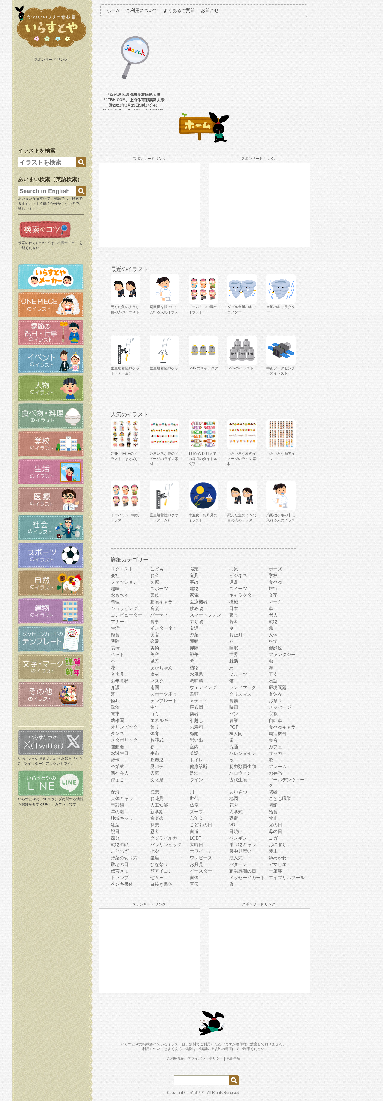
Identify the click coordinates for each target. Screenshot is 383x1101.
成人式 (236, 857)
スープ (196, 811)
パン (233, 713)
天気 (154, 773)
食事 (154, 621)
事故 (194, 581)
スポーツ (159, 588)
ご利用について (141, 10)
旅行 (273, 588)
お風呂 (196, 674)
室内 (194, 746)
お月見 (196, 864)
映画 (233, 707)
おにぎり (278, 844)
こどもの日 (201, 824)
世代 (194, 798)
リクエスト (122, 568)
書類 (194, 693)
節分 (115, 837)
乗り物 (196, 621)
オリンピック (124, 726)
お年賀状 (120, 680)
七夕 (154, 851)
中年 (154, 707)
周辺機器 (278, 733)
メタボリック (124, 740)
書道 (194, 831)
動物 (273, 621)
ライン (196, 779)
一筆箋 (275, 870)
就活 (233, 661)
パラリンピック (166, 844)
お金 (154, 575)
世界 (233, 654)
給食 (273, 811)
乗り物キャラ (242, 844)
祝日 (115, 831)
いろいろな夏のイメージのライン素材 (164, 459)
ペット (117, 654)
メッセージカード (247, 877)
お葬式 (157, 740)
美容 (154, 654)
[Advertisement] (51, 101)
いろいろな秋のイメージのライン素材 (241, 459)
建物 (194, 588)
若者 (233, 621)
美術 (154, 647)
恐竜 (233, 818)
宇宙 (154, 753)
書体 (194, 877)
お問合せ (210, 10)
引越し (196, 720)
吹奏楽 (157, 759)
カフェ (275, 746)
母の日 (275, 831)
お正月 (236, 634)
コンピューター (126, 614)
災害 (154, 634)
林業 (154, 824)
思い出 (196, 740)
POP (234, 726)
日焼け (236, 831)
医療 (154, 581)
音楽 (154, 608)
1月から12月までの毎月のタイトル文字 (203, 459)
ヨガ (273, 837)
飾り (154, 726)
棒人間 (236, 733)
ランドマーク (242, 687)
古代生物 (238, 779)
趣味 (115, 588)
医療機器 (199, 601)
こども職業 (280, 798)
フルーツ (238, 674)
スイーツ (238, 588)
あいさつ (238, 791)
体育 (154, 733)
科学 (273, 641)
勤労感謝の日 (242, 870)
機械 (233, 601)
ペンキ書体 (122, 884)
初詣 (273, 805)
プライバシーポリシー (205, 1058)
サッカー (278, 753)
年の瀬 (117, 811)
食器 (233, 700)
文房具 (117, 674)
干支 (273, 674)
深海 (115, 791)
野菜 (194, 634)
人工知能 (159, 805)
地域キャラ (122, 818)
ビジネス (238, 575)
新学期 (157, 811)
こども (157, 568)
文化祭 (157, 779)
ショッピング (124, 608)
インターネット (166, 628)
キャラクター (242, 595)
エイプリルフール (287, 877)
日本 (233, 608)
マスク (157, 680)
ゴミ (154, 713)
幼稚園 (117, 720)
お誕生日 (120, 753)
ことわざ (120, 851)
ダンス (117, 733)
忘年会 (196, 818)
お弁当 (275, 773)
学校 (273, 575)
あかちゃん (161, 667)
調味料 (196, 680)
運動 (194, 641)
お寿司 (196, 726)
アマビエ (278, 864)
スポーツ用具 (163, 693)
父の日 (275, 824)
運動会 (117, 746)
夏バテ (157, 766)
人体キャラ (122, 798)
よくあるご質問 (179, 10)
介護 (115, 687)
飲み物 (196, 608)
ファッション (124, 581)
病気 (233, 568)
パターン (238, 864)
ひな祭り (159, 864)
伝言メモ (120, 870)
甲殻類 (117, 805)
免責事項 (233, 1058)
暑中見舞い (240, 851)
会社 (115, 575)
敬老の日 (120, 864)
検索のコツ (66, 243)
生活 (115, 628)
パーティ (159, 614)
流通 (233, 746)
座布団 (196, 707)
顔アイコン (161, 870)
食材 (154, 674)
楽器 (194, 713)
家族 (154, 595)
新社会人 (120, 773)
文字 (273, 595)
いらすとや (196, 1093)
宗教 (273, 713)
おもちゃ (120, 595)
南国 (154, 687)
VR (232, 824)
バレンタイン (242, 753)
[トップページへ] (51, 48)
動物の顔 (120, 844)
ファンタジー (282, 654)
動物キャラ (161, 601)
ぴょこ (117, 779)
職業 (194, 568)
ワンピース (201, 857)
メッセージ (280, 707)
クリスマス (240, 693)
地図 (233, 798)
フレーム (278, 766)
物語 (273, 680)
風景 (154, 661)
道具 (194, 575)
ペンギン (238, 837)
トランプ (120, 877)
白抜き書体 (161, 884)
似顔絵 (275, 647)
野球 (115, 759)
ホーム (113, 10)
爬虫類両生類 (242, 766)
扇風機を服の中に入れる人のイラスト (280, 520)
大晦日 (196, 844)
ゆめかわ (278, 857)
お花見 (157, 798)
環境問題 (278, 687)
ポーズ (275, 568)
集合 (273, 740)
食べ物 (275, 581)
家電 (194, 595)
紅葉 (115, 824)
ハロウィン (240, 773)
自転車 (275, 720)
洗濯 (194, 773)
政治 (115, 707)
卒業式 (117, 766)
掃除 (194, 647)
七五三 (157, 877)
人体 (273, 634)
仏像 (194, 805)
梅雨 (194, 733)
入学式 (236, 811)
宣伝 (194, 884)
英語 (194, 753)
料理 (115, 601)
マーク (275, 601)
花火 (233, 805)
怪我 (115, 700)
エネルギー (161, 720)
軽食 (115, 634)
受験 (115, 641)
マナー (117, 621)
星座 (154, 857)
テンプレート (163, 700)
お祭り (275, 700)
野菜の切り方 (124, 857)
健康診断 (199, 766)
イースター (201, 870)
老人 (273, 614)
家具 (233, 614)
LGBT (195, 837)
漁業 (154, 791)
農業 (233, 720)
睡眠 (233, 647)
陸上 (273, 851)
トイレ (196, 759)
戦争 (194, 654)
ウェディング (203, 687)
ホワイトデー (203, 851)
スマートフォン (205, 614)
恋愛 (154, 641)
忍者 (154, 831)
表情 (115, 647)
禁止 (273, 818)
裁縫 (273, 791)
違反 (233, 581)
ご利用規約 (176, 1058)
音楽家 (157, 818)
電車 (115, 713)
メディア (199, 700)
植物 (194, 667)
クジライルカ (163, 837)
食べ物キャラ (282, 726)
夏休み (275, 693)
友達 (194, 628)
